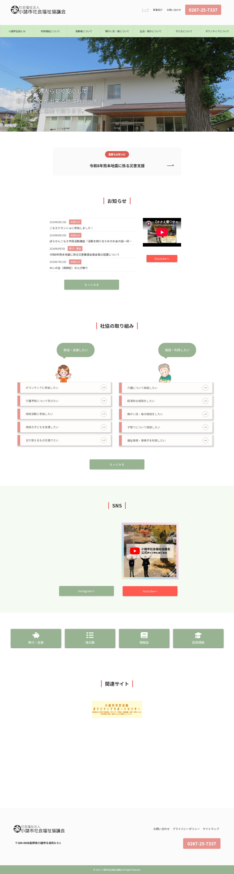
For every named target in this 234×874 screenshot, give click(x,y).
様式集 (90, 642)
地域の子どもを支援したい (42, 427)
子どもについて (184, 31)
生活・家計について (150, 31)
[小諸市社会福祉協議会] (38, 9)
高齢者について (83, 31)
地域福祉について (50, 31)
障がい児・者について (117, 31)
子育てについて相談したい (143, 427)
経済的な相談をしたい (141, 401)
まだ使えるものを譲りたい (42, 440)
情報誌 (144, 642)
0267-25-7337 (201, 843)
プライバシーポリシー (186, 829)
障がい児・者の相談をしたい (145, 414)
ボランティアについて (217, 31)
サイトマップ (211, 829)
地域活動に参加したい (39, 414)
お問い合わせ (161, 829)
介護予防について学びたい (42, 401)
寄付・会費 (36, 642)
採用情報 (198, 642)
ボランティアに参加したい (42, 388)
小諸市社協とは (17, 31)
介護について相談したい (142, 388)
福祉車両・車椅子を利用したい (146, 440)
